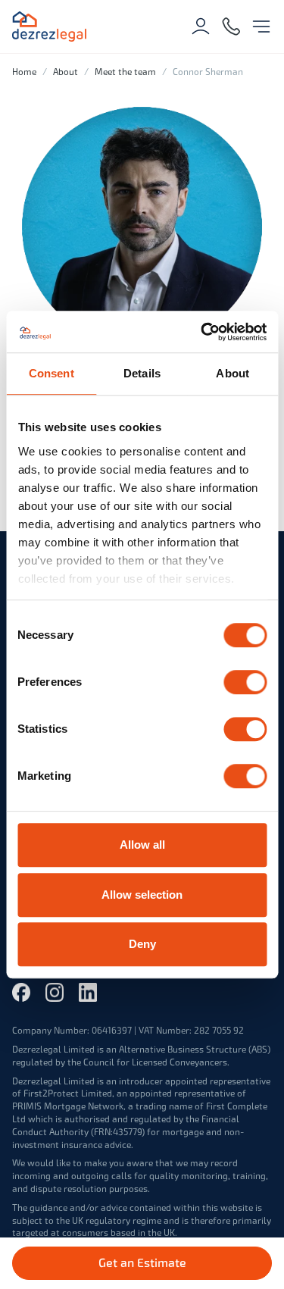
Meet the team (125, 72)
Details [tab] (142, 373)
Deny (142, 943)
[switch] (245, 682)
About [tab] (232, 373)
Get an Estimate (142, 1263)
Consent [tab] (51, 373)
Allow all (142, 844)
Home (24, 72)
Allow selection (142, 894)
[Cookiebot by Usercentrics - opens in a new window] (202, 332)
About (65, 72)
